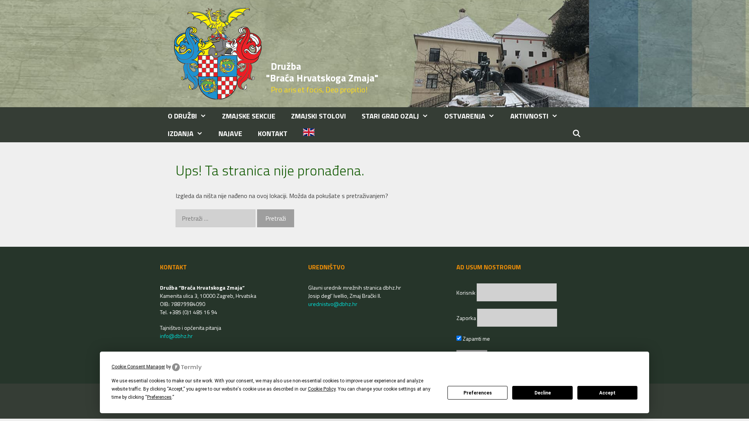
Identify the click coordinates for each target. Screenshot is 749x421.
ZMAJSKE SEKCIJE (248, 116)
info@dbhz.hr (176, 336)
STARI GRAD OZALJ (390, 116)
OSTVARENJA (464, 116)
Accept (607, 393)
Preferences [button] (159, 397)
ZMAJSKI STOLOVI (318, 116)
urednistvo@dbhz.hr (332, 304)
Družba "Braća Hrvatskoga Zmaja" (322, 72)
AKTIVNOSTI (529, 116)
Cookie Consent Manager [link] (138, 367)
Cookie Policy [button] (321, 389)
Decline (542, 393)
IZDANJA (180, 133)
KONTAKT (273, 133)
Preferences (477, 393)
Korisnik (466, 292)
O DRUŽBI (182, 116)
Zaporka (466, 318)
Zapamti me (475, 338)
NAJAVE (230, 133)
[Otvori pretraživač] (576, 133)
